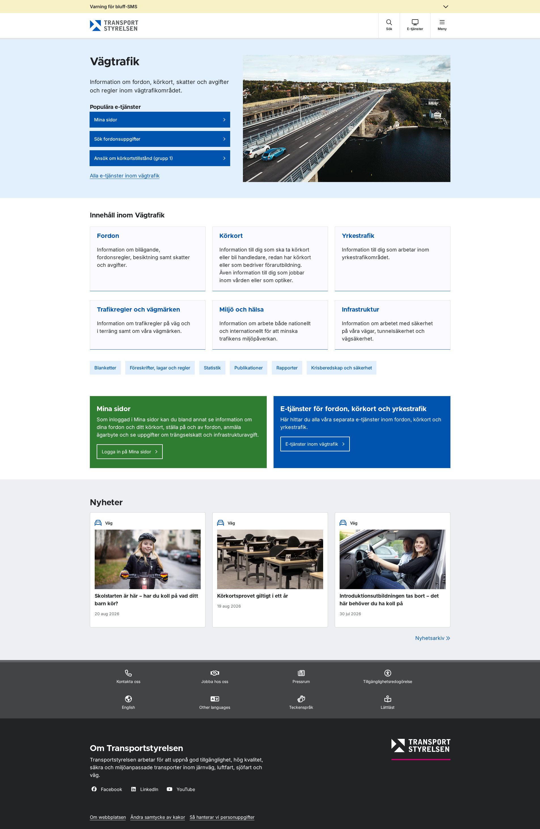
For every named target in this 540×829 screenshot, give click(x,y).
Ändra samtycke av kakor (157, 817)
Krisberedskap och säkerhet (341, 368)
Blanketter (105, 368)
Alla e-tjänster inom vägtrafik (125, 176)
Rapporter (287, 368)
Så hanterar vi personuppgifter (222, 817)
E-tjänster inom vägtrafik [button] (312, 444)
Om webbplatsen (108, 817)
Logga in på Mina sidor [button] (127, 451)
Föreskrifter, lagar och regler (160, 368)
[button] (389, 25)
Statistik (212, 368)
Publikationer (248, 368)
